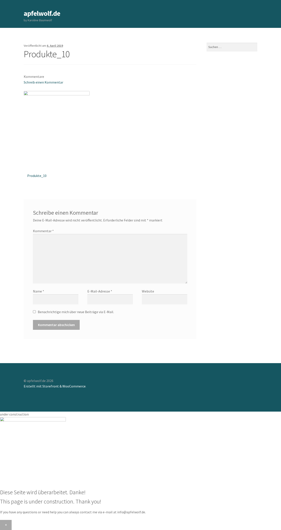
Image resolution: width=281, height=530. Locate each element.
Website (148, 291)
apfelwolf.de (42, 13)
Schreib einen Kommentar (43, 82)
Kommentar (43, 231)
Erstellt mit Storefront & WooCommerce (55, 386)
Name (38, 291)
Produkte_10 (37, 177)
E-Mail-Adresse (99, 291)
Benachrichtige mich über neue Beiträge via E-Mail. (76, 312)
